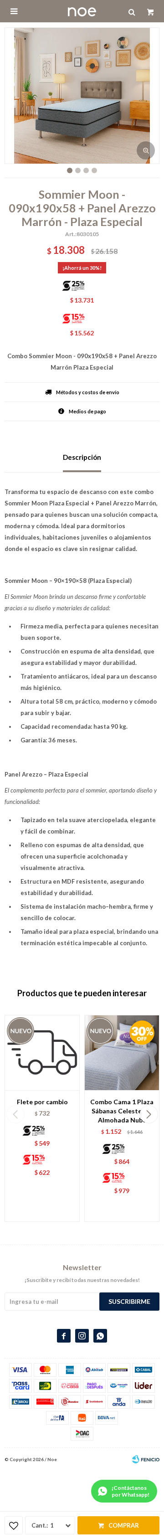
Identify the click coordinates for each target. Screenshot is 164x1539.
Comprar (123, 1525)
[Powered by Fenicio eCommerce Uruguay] (145, 1459)
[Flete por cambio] (42, 1052)
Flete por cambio (42, 1102)
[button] (149, 1114)
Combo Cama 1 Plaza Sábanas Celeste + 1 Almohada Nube (122, 1111)
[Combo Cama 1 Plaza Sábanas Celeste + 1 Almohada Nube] (121, 1052)
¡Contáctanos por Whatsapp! (130, 1491)
